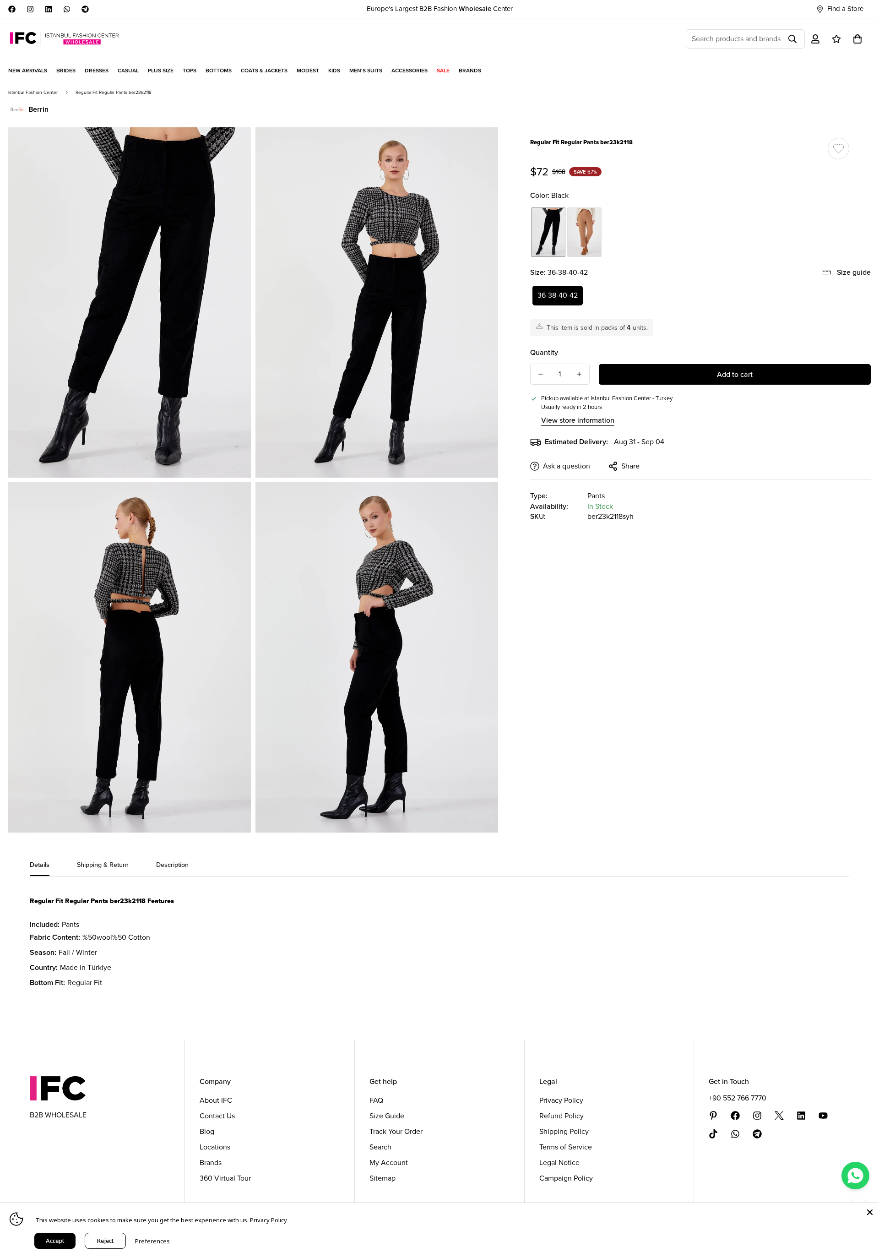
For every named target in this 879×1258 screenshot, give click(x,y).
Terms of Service (565, 1147)
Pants (596, 495)
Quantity (544, 352)
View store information (577, 420)
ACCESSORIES (409, 70)
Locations (215, 1147)
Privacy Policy (561, 1100)
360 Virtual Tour (225, 1178)
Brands (211, 1162)
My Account (388, 1162)
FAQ (376, 1100)
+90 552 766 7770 (737, 1098)
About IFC (216, 1100)
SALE (443, 70)
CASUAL (128, 70)
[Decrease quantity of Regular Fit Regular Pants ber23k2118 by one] (541, 374)
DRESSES (97, 70)
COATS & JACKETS (264, 70)
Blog (207, 1131)
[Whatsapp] (67, 9)
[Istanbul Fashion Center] (64, 38)
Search (380, 1147)
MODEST (308, 70)
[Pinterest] (713, 1115)
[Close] (869, 1212)
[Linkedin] (48, 9)
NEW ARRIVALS (27, 70)
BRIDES (66, 70)
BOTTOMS (219, 70)
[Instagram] (30, 9)
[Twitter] (779, 1115)
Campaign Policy (566, 1178)
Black (548, 232)
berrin (38, 109)
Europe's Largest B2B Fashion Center (440, 9)
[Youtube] (823, 1115)
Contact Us (217, 1116)
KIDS (334, 70)
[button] (857, 38)
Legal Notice (559, 1162)
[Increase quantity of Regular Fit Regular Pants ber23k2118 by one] (579, 374)
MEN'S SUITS (365, 70)
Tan (584, 232)
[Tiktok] (713, 1133)
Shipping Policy (564, 1131)
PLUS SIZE (161, 70)
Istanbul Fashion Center (33, 92)
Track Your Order (396, 1131)
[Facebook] (12, 9)
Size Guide (386, 1116)
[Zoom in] (233, 146)
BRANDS (470, 70)
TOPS (189, 70)
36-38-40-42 (557, 295)
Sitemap (382, 1178)
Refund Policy (561, 1116)
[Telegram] (85, 9)
